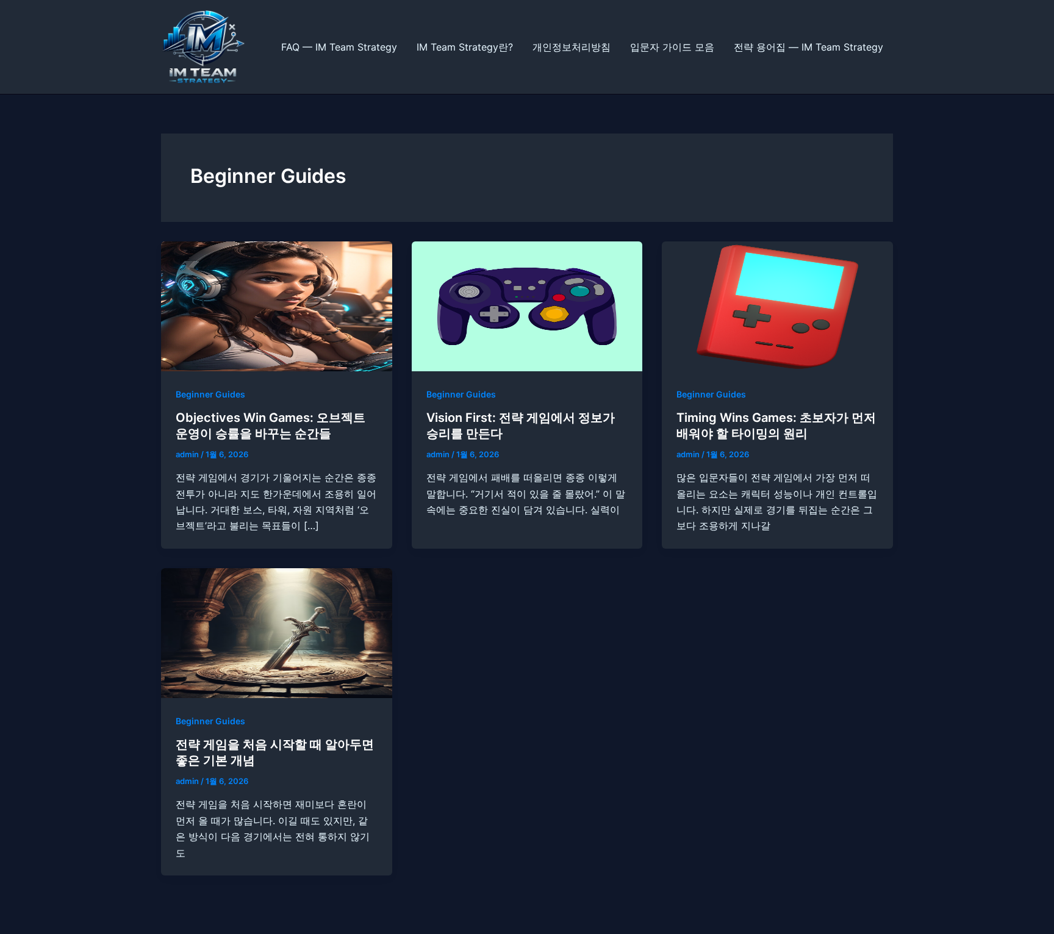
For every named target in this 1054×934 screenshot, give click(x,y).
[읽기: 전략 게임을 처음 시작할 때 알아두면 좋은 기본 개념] (276, 632)
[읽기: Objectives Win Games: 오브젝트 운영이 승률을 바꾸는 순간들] (276, 305)
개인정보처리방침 (571, 47)
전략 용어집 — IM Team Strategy (808, 47)
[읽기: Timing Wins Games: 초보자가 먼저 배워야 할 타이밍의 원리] (777, 305)
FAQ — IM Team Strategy (339, 47)
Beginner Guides (210, 394)
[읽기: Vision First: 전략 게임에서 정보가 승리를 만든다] (527, 305)
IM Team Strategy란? (465, 47)
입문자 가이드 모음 (672, 47)
